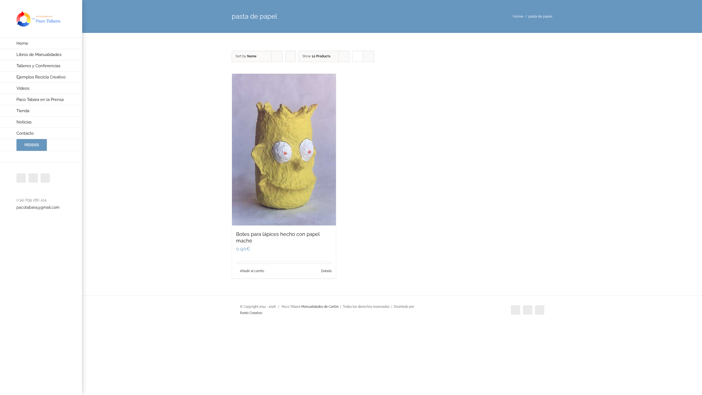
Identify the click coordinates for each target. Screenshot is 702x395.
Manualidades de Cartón (320, 307)
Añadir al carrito (252, 271)
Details (326, 271)
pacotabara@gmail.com (38, 207)
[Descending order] (290, 56)
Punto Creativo (251, 313)
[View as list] (368, 56)
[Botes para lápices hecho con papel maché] (284, 149)
